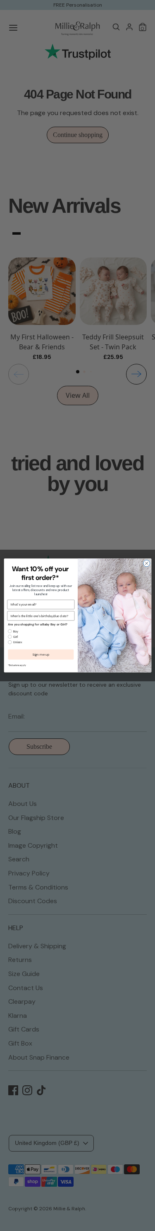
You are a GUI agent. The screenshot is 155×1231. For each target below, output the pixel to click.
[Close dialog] (146, 563)
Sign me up (41, 654)
